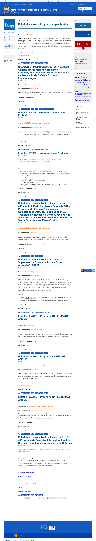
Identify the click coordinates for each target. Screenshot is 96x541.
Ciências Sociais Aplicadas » (81, 63)
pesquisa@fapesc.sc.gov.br (36, 469)
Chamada (78, 82)
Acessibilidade (72, 4)
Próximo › (59, 498)
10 (55, 498)
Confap (80, 85)
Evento (80, 87)
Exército (76, 89)
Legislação (80, 1)
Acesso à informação (72, 1)
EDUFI (88, 84)
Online (77, 98)
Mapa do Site (86, 4)
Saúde (26, 84)
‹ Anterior (37, 498)
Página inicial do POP (9, 32)
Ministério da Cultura (79, 93)
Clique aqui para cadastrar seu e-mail (8, 61)
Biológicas (33, 122)
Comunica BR (56, 1)
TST (78, 101)
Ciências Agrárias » (79, 54)
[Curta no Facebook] (82, 11)
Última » (64, 498)
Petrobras (84, 98)
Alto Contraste (79, 4)
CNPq (36, 109)
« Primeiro (33, 498)
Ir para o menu (15, 4)
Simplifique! (48, 1)
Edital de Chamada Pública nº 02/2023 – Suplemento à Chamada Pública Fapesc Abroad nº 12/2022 (41, 262)
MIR (90, 96)
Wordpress (28, 539)
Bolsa (41, 127)
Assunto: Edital (25, 20)
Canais (86, 1)
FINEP (77, 91)
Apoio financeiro (25, 63)
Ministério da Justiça (87, 93)
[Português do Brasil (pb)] (67, 4)
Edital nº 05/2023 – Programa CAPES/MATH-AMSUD (43, 317)
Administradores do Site (87, 15)
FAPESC (41, 256)
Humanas (31, 84)
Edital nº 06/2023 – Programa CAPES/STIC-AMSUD (43, 358)
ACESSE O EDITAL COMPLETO (25, 476)
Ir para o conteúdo (7, 4)
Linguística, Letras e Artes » (81, 66)
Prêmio (78, 100)
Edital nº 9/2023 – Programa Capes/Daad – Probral (42, 114)
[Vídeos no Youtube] (87, 11)
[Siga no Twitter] (84, 11)
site (30, 59)
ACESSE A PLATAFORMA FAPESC (26, 472)
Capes (36, 63)
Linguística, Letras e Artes (38, 123)
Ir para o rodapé (29, 4)
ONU (81, 98)
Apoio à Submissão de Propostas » (8, 50)
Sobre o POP (7, 34)
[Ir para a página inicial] (19, 20)
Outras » (77, 68)
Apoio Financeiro (34, 34)
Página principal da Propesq (8, 37)
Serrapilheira (87, 100)
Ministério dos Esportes (84, 96)
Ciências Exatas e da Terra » (81, 59)
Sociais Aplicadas (39, 84)
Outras (48, 123)
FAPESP (86, 90)
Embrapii (77, 87)
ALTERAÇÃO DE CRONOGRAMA (26, 480)
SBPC (82, 100)
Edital (41, 63)
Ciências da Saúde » (79, 57)
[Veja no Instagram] (89, 11)
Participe (63, 1)
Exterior (46, 63)
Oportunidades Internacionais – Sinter (9, 40)
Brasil (8, 1)
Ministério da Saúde (48, 109)
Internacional (81, 91)
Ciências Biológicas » (79, 56)
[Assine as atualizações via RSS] (91, 11)
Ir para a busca (22, 4)
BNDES (76, 80)
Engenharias (28, 31)
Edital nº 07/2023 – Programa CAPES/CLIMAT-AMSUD (44, 398)
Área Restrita (77, 15)
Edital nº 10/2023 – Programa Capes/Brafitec (43, 24)
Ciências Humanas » (79, 61)
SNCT (76, 102)
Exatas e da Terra (45, 122)
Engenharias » (78, 65)
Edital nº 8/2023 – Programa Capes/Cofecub (43, 153)
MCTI (85, 91)
